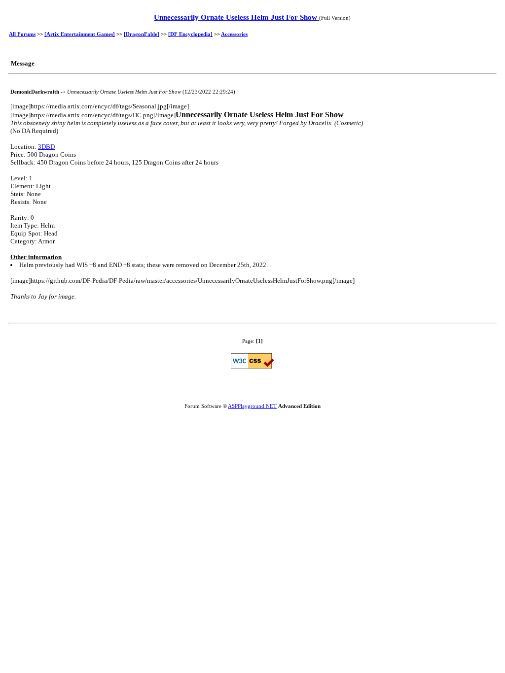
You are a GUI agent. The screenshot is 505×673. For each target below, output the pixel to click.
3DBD (46, 146)
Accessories (234, 34)
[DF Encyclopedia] (190, 34)
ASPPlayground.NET (252, 406)
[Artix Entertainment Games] (79, 34)
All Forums (22, 34)
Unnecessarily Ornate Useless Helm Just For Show (236, 17)
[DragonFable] (141, 34)
